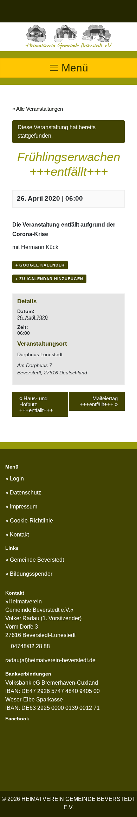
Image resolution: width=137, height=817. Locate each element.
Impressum (23, 507)
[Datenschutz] (38, 11)
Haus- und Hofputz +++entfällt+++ (36, 404)
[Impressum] (61, 11)
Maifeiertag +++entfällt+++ (99, 401)
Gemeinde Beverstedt (37, 560)
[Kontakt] (83, 11)
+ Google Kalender (40, 265)
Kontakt (19, 535)
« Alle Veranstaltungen (37, 109)
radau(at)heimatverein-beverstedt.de (50, 660)
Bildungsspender (31, 574)
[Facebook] (105, 11)
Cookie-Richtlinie (31, 521)
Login (17, 479)
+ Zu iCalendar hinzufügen (49, 279)
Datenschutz (25, 493)
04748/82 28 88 (29, 646)
